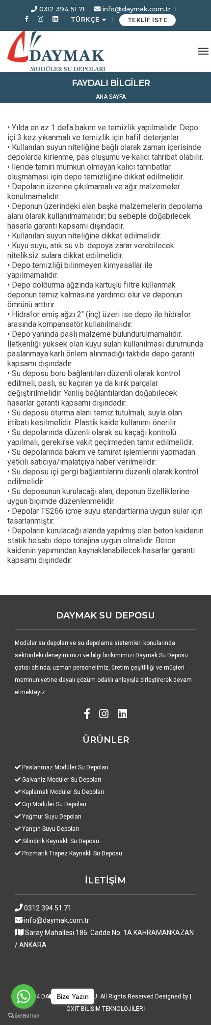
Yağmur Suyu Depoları (51, 816)
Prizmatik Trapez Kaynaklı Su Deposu (72, 853)
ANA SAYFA (111, 96)
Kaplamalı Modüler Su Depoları (63, 792)
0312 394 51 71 (60, 9)
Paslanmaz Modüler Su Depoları (65, 767)
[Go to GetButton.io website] (23, 1015)
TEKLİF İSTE (148, 20)
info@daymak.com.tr (136, 9)
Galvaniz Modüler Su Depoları (61, 779)
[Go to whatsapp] (23, 996)
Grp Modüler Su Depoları (54, 804)
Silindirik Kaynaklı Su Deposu (60, 841)
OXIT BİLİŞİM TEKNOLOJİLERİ (105, 1008)
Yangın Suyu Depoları (50, 828)
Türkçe (86, 19)
